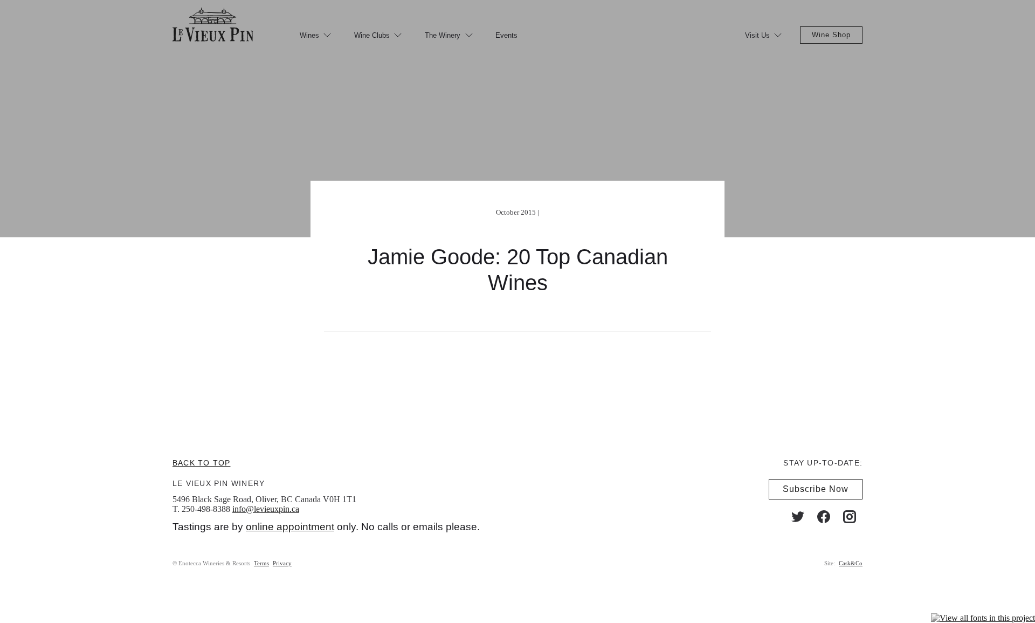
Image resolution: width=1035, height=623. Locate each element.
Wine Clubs (372, 35)
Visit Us (757, 35)
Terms (261, 563)
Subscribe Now (815, 489)
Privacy (282, 563)
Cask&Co (850, 563)
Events (506, 35)
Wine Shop (831, 35)
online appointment (290, 526)
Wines (309, 35)
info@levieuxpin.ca (265, 509)
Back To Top (201, 462)
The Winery (442, 35)
